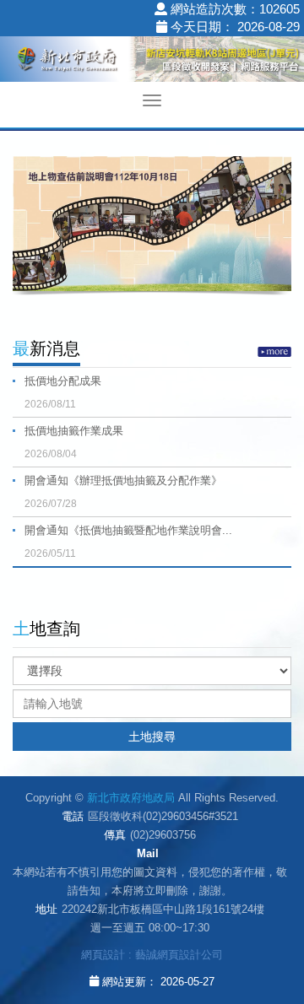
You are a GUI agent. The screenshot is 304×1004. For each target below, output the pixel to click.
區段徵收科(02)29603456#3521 (163, 816)
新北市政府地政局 (152, 61)
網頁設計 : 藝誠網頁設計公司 (152, 954)
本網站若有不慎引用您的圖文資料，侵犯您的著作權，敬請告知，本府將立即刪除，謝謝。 (150, 881)
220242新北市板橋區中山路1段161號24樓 (163, 909)
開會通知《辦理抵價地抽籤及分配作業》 (123, 492)
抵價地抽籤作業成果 (73, 442)
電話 (73, 816)
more (274, 352)
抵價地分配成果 (62, 392)
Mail (148, 853)
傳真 (115, 835)
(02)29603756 (163, 835)
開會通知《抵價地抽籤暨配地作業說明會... (128, 541)
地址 (46, 909)
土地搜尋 (152, 736)
